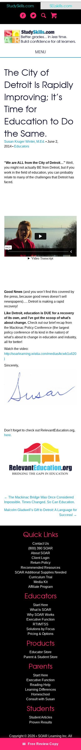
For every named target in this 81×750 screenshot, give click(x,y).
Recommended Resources (40, 567)
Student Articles (40, 717)
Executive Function (40, 619)
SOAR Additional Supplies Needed (40, 572)
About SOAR (40, 553)
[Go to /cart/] (54, 15)
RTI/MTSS (40, 624)
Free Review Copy (40, 744)
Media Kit (41, 582)
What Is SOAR (40, 609)
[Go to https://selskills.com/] (60, 5)
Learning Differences (40, 689)
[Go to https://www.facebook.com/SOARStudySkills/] (23, 15)
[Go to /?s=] (43, 15)
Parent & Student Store (41, 657)
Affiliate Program (40, 586)
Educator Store (40, 652)
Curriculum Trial (40, 577)
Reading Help (40, 685)
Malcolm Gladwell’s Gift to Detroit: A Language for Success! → (40, 512)
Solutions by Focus (40, 629)
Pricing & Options (40, 634)
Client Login (40, 558)
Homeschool (40, 694)
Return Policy (40, 562)
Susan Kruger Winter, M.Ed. (24, 141)
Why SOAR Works (40, 614)
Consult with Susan (40, 699)
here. (8, 435)
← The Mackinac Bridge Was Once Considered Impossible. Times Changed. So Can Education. (39, 500)
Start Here (40, 605)
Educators (21, 146)
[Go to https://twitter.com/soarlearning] (33, 15)
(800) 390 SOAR (40, 548)
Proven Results (40, 722)
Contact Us (40, 543)
